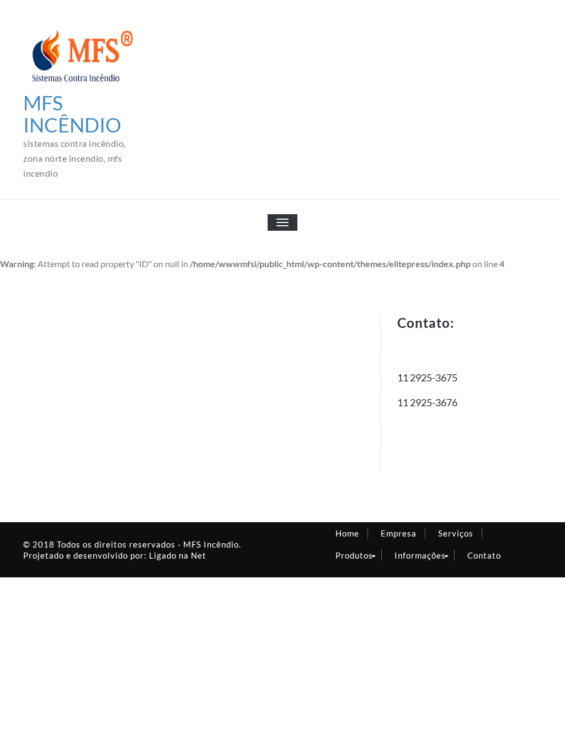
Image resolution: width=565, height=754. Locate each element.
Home (347, 533)
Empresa (399, 533)
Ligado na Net (177, 555)
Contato (484, 555)
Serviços (455, 533)
